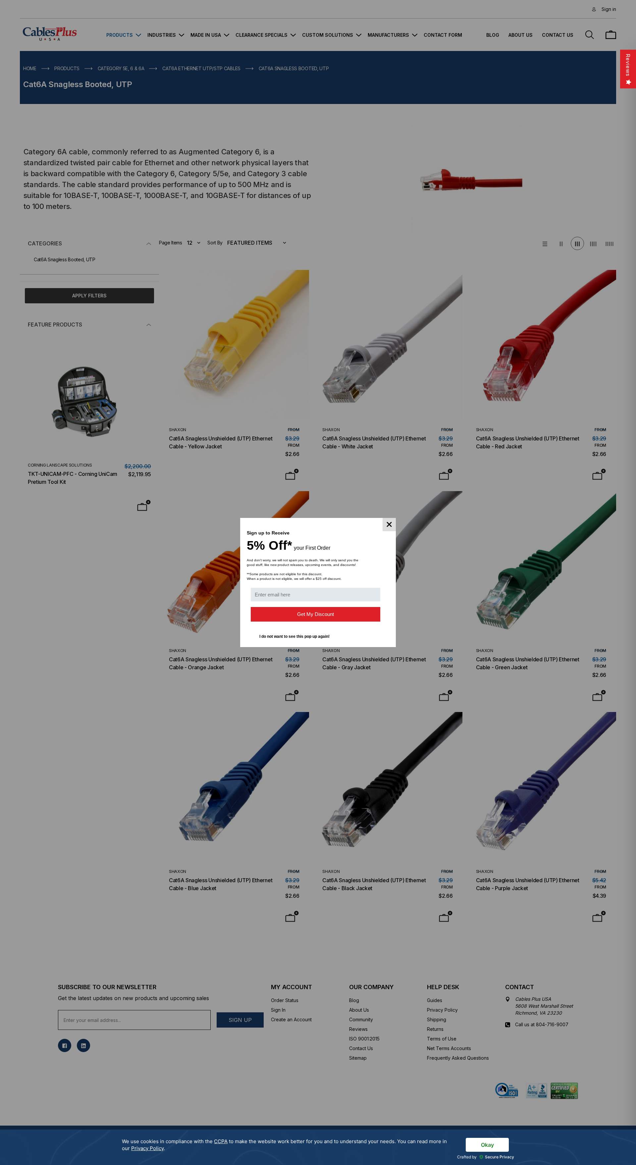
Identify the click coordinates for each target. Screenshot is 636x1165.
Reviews (628, 65)
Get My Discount (315, 614)
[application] (318, 1147)
